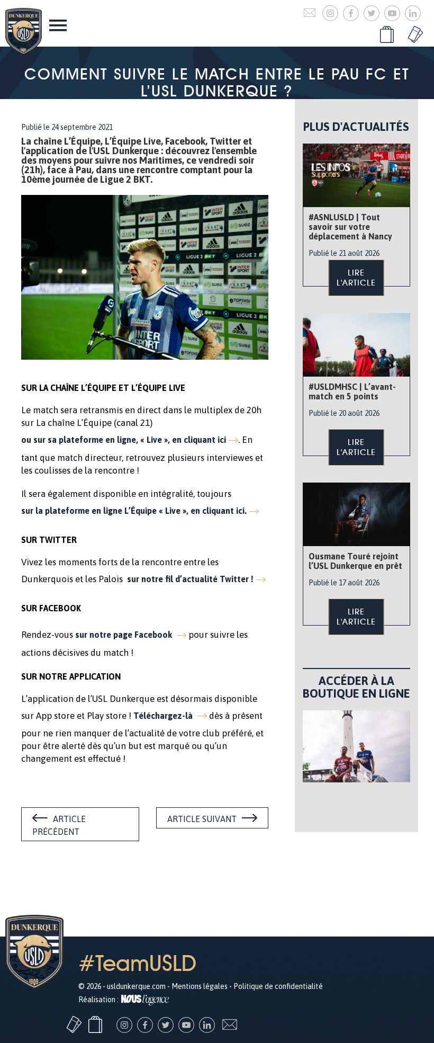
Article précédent (59, 825)
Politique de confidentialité (278, 986)
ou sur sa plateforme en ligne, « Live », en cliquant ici (123, 439)
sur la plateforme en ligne (134, 510)
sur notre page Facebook (124, 634)
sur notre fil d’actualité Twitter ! (190, 579)
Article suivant (202, 819)
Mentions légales (199, 986)
